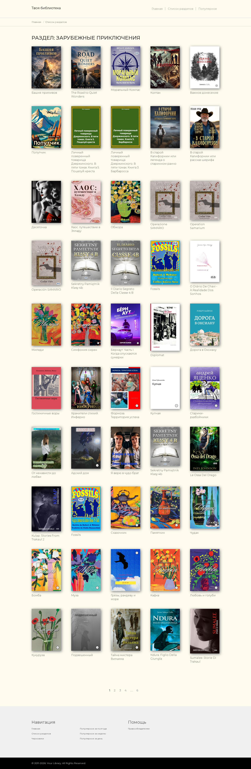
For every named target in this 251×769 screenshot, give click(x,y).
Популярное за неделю (93, 733)
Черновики (38, 738)
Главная (157, 8)
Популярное (207, 8)
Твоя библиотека (46, 8)
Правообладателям (139, 728)
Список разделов (180, 8)
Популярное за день (91, 738)
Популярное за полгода (93, 728)
